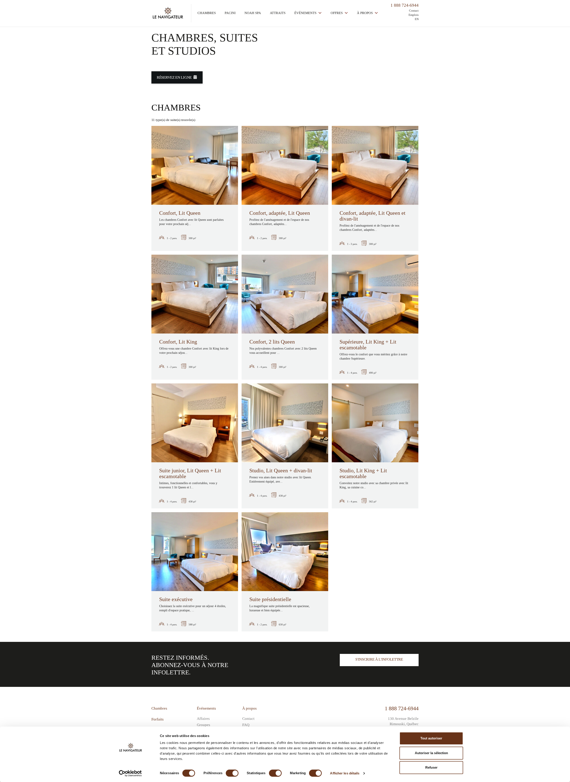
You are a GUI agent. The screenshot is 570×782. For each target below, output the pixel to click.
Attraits (277, 13)
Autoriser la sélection (431, 753)
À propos (365, 13)
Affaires (203, 718)
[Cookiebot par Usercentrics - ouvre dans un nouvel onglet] (130, 773)
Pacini (230, 13)
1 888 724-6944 (402, 708)
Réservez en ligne (174, 77)
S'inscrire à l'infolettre (379, 659)
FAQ (245, 725)
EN (417, 19)
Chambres (206, 13)
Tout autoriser (431, 738)
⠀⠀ (290, 713)
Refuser (431, 767)
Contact (414, 10)
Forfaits (157, 719)
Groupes (203, 725)
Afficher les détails (344, 773)
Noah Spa (252, 13)
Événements (305, 13)
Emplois (414, 14)
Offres (337, 13)
